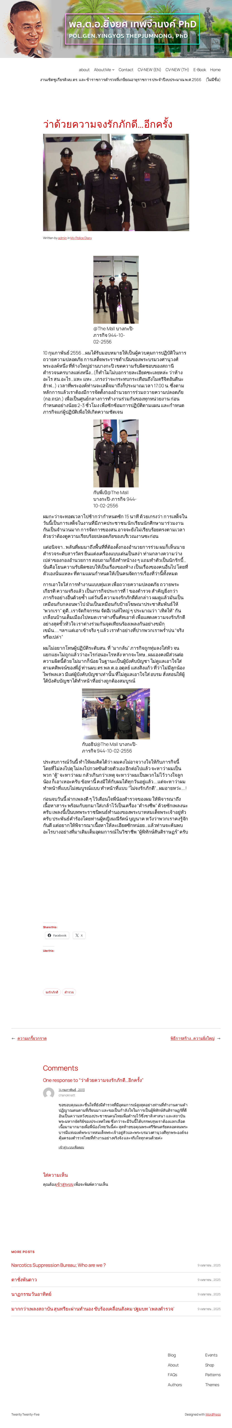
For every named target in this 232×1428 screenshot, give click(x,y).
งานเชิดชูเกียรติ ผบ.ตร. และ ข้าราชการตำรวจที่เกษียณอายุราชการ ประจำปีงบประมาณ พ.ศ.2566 (120, 79)
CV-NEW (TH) (177, 69)
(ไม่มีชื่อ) (213, 79)
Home (215, 69)
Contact (126, 69)
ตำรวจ (69, 992)
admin (62, 238)
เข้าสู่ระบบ (64, 1184)
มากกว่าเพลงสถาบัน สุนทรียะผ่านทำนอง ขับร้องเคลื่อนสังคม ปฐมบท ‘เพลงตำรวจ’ (92, 1308)
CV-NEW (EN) (149, 69)
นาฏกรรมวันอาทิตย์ (31, 1294)
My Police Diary (81, 238)
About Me (102, 69)
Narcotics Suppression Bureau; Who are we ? (58, 1265)
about (84, 69)
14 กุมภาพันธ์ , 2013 (72, 1090)
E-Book (199, 69)
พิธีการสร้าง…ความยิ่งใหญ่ (193, 1038)
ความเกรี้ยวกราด (32, 1038)
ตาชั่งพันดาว (24, 1279)
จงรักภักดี (52, 992)
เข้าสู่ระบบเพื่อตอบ (71, 1147)
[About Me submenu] (113, 69)
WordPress (213, 1414)
